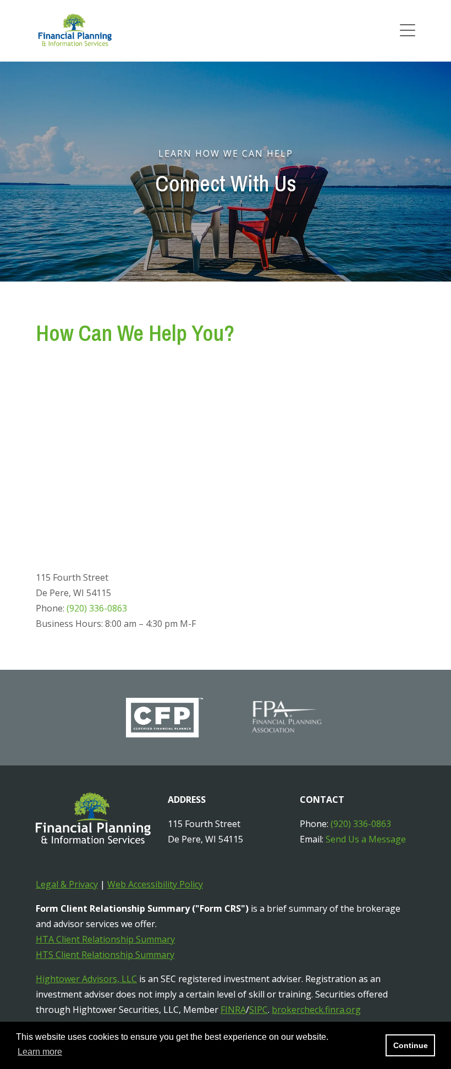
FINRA (233, 1010)
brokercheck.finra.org (316, 1010)
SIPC (258, 1010)
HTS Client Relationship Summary (105, 955)
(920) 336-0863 (97, 608)
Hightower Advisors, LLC (86, 979)
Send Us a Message (366, 839)
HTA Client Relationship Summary (105, 939)
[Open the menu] (407, 31)
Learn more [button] (40, 1051)
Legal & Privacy (67, 884)
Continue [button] (410, 1045)
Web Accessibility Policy (155, 884)
